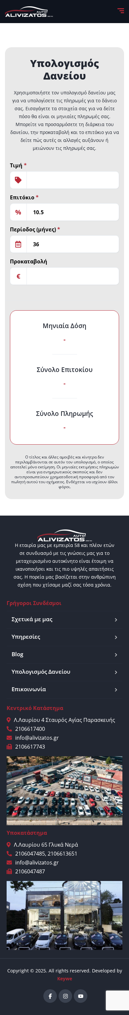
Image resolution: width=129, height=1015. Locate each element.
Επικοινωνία (29, 689)
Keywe (64, 978)
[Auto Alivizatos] (29, 11)
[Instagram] (65, 996)
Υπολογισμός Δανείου (41, 671)
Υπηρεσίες (26, 636)
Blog (17, 654)
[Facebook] (50, 996)
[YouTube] (80, 996)
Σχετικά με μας (32, 619)
